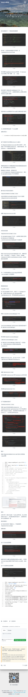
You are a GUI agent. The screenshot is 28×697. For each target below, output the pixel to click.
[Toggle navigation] (25, 2)
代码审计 (5, 621)
